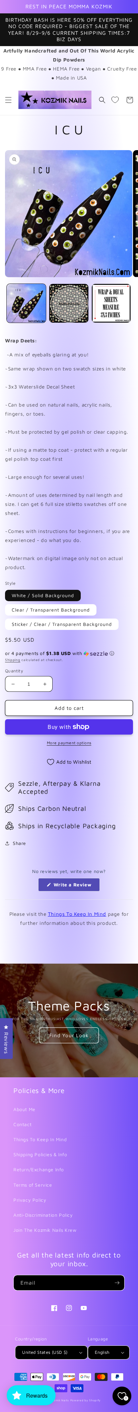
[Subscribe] (117, 1283)
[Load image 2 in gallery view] (68, 303)
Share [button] (19, 843)
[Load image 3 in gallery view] (111, 303)
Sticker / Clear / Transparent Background (62, 624)
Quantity (14, 670)
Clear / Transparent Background (51, 610)
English (102, 1352)
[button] (8, 100)
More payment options (69, 742)
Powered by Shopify (85, 1400)
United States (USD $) (44, 1352)
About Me (24, 1109)
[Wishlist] (115, 100)
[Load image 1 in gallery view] (26, 303)
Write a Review (76, 886)
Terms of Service (32, 1185)
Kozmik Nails (59, 1400)
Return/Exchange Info (38, 1169)
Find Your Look (69, 1035)
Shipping (12, 660)
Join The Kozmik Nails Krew (45, 1230)
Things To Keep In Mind (77, 914)
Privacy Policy (29, 1200)
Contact (22, 1124)
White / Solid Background (43, 595)
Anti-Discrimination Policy (43, 1215)
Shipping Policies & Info (40, 1154)
